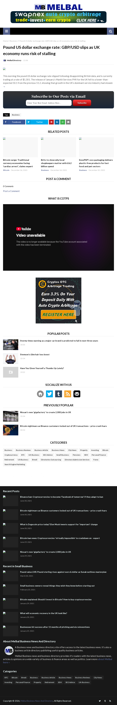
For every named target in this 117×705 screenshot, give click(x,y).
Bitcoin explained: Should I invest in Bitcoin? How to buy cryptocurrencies (56, 599)
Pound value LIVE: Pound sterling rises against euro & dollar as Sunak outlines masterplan (63, 572)
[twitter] (99, 701)
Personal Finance (99, 455)
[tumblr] (105, 701)
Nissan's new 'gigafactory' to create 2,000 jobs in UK (45, 412)
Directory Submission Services (77, 459)
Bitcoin (105, 450)
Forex (95, 459)
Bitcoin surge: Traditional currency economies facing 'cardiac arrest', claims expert (18, 163)
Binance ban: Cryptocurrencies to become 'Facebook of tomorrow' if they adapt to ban (61, 497)
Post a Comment (11, 191)
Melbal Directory (14, 60)
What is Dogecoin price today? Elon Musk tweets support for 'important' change (59, 524)
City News (72, 450)
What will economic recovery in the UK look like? (43, 613)
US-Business (23, 459)
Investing (95, 450)
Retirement (9, 459)
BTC (23, 455)
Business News (58, 450)
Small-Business (62, 455)
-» (4, 86)
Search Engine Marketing (15, 464)
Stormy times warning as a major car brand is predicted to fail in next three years (59, 341)
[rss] (110, 701)
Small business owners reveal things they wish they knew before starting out (57, 585)
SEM (86, 455)
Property (83, 450)
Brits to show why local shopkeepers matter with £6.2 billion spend (56, 163)
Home (5, 41)
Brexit (34, 459)
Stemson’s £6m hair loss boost (35, 354)
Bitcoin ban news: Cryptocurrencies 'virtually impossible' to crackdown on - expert (60, 538)
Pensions (76, 455)
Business (14, 41)
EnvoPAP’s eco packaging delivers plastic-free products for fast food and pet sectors (96, 163)
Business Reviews (23, 450)
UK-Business (33, 455)
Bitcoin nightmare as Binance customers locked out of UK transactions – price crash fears (63, 426)
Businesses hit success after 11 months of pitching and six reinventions (55, 627)
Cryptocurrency (11, 455)
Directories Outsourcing (51, 459)
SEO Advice (48, 455)
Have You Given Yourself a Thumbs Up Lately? (42, 368)
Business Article (41, 450)
